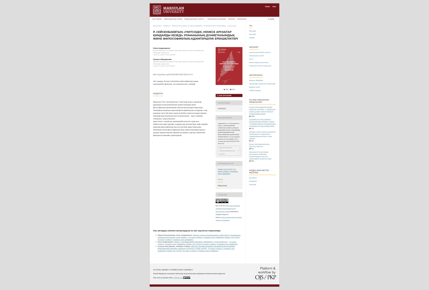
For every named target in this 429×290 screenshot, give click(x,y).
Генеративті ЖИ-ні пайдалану (260, 66)
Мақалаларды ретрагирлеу (259, 62)
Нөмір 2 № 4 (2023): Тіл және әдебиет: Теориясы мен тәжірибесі (199, 26)
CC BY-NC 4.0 (178, 278)
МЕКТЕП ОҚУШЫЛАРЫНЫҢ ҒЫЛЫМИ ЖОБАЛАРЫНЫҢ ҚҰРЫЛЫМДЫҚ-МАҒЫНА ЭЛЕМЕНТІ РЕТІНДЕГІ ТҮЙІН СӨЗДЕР (196, 247)
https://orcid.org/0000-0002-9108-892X (164, 66)
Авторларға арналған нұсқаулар (262, 84)
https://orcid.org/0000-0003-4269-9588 (164, 55)
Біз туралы (157, 19)
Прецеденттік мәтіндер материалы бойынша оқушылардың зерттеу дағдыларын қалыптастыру (260, 155)
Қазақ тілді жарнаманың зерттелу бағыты (259, 145)
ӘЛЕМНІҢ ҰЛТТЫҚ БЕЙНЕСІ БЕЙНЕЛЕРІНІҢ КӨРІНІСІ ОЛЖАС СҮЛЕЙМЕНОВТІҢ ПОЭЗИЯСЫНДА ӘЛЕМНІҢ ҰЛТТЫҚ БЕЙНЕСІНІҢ (262, 123)
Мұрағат (231, 19)
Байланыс (242, 19)
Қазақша (252, 31)
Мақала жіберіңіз (256, 80)
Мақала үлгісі (254, 87)
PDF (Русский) (225, 95)
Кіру (274, 6)
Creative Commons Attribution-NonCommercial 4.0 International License (228, 209)
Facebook (252, 184)
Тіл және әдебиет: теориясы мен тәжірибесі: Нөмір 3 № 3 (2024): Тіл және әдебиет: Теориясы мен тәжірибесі (198, 243)
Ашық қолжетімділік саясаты (260, 52)
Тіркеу (267, 6)
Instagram (253, 181)
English (252, 38)
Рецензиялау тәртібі (256, 56)
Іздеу (271, 19)
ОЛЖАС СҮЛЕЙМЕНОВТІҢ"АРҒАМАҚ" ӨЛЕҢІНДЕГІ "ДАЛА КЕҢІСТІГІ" (201, 242)
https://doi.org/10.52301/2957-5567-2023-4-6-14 (175, 75)
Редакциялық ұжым (173, 19)
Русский (252, 34)
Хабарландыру (255, 90)
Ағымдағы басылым (216, 19)
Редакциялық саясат (194, 19)
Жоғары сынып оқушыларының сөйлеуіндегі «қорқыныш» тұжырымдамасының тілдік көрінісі (262, 135)
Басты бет (157, 26)
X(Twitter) (253, 178)
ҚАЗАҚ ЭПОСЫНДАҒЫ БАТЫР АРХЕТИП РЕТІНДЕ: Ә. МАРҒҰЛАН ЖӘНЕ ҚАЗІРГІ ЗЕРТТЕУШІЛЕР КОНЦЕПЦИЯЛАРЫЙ (262, 110)
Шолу (251, 59)
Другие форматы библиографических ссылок (227, 151)
